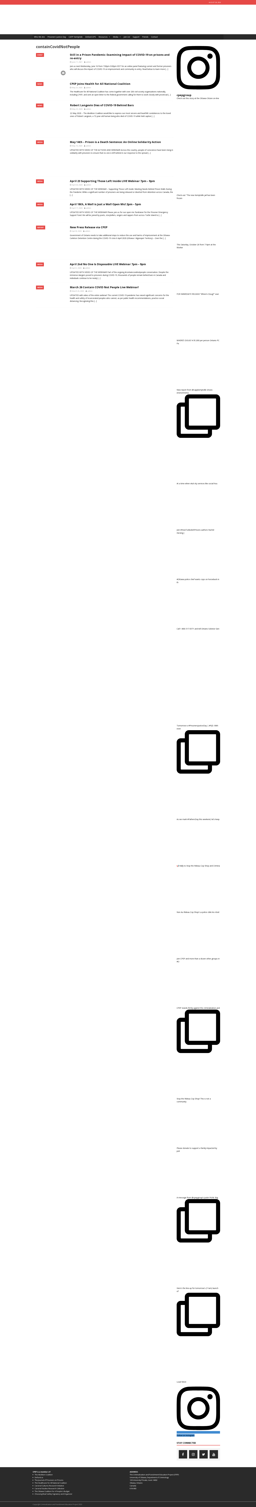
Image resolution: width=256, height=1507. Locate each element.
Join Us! (127, 37)
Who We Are (39, 37)
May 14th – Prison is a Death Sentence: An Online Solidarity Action (115, 142)
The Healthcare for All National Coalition (51, 1483)
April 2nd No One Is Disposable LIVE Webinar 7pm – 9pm (108, 264)
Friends (145, 37)
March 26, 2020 (78, 291)
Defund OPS (90, 37)
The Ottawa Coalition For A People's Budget (52, 1491)
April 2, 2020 (76, 268)
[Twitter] (203, 1454)
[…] (166, 69)
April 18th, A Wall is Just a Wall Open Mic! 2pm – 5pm (105, 204)
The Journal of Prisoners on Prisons (49, 1480)
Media (115, 37)
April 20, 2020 (77, 185)
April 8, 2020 (76, 231)
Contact (154, 37)
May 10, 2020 (77, 146)
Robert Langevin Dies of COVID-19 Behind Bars (102, 105)
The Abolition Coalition (44, 1474)
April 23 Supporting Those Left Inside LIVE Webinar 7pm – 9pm (112, 181)
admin (88, 62)
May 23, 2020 (77, 87)
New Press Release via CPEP (88, 227)
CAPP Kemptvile (76, 37)
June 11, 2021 (77, 62)
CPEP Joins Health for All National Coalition (100, 84)
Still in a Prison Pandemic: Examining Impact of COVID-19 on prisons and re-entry (120, 56)
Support (136, 37)
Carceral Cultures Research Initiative (49, 1485)
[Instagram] (193, 1454)
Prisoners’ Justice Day (56, 37)
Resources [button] (103, 37)
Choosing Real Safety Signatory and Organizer (53, 1494)
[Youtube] (214, 1454)
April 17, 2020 (77, 208)
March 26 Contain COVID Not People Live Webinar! (104, 287)
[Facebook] (183, 1454)
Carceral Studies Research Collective (49, 1488)
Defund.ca (39, 1477)
